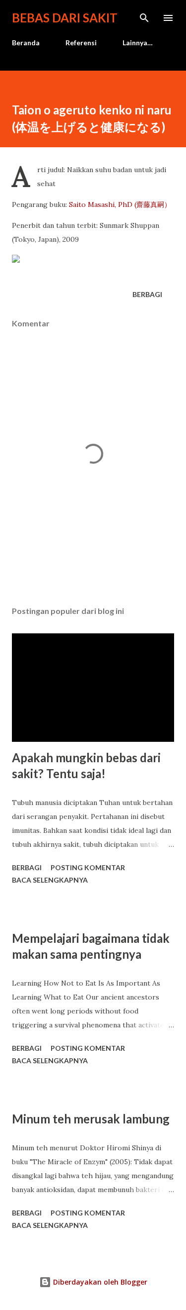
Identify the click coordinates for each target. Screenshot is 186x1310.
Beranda (26, 42)
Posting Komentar (88, 867)
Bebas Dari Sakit (65, 17)
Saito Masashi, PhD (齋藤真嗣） (120, 204)
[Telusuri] (144, 18)
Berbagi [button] (147, 294)
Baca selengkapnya (50, 880)
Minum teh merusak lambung (91, 1118)
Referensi (81, 42)
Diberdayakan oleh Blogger (99, 1282)
